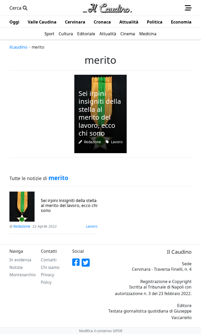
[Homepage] (107, 8)
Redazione (92, 142)
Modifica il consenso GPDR (100, 331)
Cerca (16, 8)
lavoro (116, 142)
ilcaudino (18, 47)
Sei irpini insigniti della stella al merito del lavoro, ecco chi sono (69, 205)
